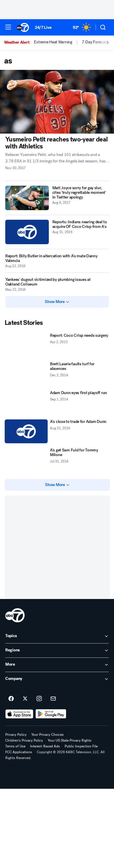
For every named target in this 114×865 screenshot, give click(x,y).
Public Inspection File (81, 746)
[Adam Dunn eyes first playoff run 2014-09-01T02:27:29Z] (26, 403)
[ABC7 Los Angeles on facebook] (11, 699)
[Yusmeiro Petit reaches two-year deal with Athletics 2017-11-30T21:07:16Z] (57, 102)
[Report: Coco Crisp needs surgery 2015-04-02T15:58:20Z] (26, 345)
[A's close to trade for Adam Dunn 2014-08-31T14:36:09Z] (26, 431)
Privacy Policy (16, 734)
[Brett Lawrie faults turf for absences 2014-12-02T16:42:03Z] (26, 374)
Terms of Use (15, 746)
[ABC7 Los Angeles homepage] (23, 27)
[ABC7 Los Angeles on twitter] (25, 699)
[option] (19, 42)
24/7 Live (43, 27)
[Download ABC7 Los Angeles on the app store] (19, 714)
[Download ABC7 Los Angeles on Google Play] (51, 714)
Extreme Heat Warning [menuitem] (53, 42)
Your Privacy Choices (47, 734)
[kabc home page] (15, 615)
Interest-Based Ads (45, 746)
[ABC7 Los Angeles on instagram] (39, 699)
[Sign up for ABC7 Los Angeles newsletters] (53, 699)
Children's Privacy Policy (24, 740)
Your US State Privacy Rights (69, 740)
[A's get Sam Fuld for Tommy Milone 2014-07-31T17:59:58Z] (26, 460)
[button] (8, 27)
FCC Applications (18, 752)
